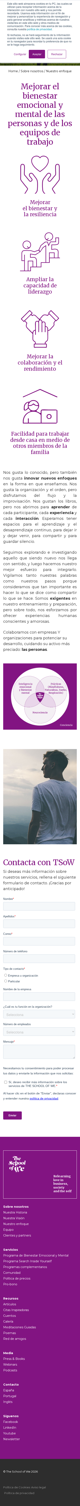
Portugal (9, 1396)
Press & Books (14, 1359)
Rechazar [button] (57, 54)
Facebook (10, 1422)
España (8, 1390)
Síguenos (11, 1416)
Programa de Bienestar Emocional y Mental (35, 1255)
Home (13, 71)
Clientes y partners (17, 1235)
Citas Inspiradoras (16, 1310)
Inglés (7, 1402)
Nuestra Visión (14, 1218)
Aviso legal (38, 1487)
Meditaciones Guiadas (19, 1327)
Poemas (9, 1333)
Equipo (8, 1230)
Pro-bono (10, 1284)
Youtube (9, 1433)
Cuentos (9, 1316)
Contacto (11, 1384)
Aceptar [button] (36, 54)
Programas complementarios (25, 1267)
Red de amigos (14, 1339)
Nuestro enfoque (16, 1224)
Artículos (9, 1304)
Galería (8, 1321)
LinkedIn (9, 1428)
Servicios (10, 1250)
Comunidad (11, 1273)
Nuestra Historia (15, 1212)
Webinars (10, 1364)
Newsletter (11, 1439)
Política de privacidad (19, 1493)
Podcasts (10, 1370)
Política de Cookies (16, 1487)
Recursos (10, 1298)
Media (8, 1353)
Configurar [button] (20, 54)
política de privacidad (39, 29)
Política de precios (16, 1278)
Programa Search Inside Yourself (27, 1261)
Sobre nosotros (32, 71)
